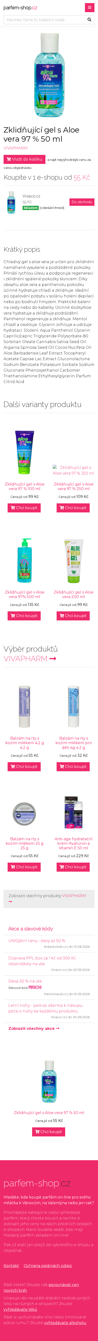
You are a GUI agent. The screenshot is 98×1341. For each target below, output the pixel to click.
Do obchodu (82, 202)
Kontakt (11, 1265)
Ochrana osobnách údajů (48, 1265)
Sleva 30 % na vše (25, 981)
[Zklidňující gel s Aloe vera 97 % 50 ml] (49, 1081)
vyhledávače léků (20, 1309)
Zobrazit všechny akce (32, 1028)
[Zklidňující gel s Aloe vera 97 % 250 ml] (73, 470)
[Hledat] (89, 19)
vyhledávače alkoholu (65, 1323)
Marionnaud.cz (55, 994)
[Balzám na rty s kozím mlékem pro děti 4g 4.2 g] (73, 706)
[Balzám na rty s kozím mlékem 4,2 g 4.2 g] (24, 706)
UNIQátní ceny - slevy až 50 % (36, 940)
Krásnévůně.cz (55, 946)
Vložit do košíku (26, 159)
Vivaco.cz (58, 970)
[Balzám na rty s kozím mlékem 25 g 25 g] (24, 814)
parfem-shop (20, 7)
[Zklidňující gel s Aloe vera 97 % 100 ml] (24, 452)
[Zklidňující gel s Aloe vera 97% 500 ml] (24, 560)
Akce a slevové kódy (30, 929)
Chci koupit (26, 508)
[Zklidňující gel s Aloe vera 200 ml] (73, 560)
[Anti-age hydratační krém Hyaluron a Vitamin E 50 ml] (73, 813)
